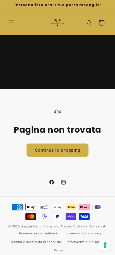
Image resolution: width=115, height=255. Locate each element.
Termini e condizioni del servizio (35, 242)
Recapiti (60, 250)
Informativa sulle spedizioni (88, 242)
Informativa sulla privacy (82, 233)
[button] (11, 23)
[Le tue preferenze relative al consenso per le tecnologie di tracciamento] (105, 245)
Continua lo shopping (57, 150)
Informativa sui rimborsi (38, 233)
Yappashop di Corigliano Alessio (46, 226)
